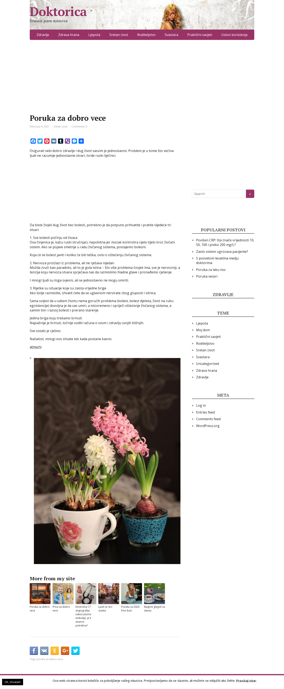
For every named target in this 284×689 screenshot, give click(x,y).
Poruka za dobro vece (40, 608)
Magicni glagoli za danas (154, 608)
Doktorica (58, 11)
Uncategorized (207, 363)
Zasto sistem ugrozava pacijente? (222, 251)
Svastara (171, 34)
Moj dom (203, 330)
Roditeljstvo (146, 34)
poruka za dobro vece (50, 659)
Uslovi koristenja (234, 34)
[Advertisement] (105, 83)
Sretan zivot (118, 34)
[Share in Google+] (65, 651)
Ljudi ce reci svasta (105, 608)
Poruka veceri (206, 276)
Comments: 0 (79, 126)
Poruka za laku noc (211, 269)
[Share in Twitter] (75, 651)
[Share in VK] (44, 651)
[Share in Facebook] (34, 651)
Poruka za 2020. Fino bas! (130, 608)
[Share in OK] (55, 651)
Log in (201, 405)
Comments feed (208, 419)
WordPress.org (208, 426)
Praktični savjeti (199, 34)
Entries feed (205, 412)
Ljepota (94, 34)
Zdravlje (43, 34)
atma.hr (36, 346)
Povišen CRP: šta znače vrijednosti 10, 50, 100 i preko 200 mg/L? (225, 242)
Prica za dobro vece (61, 608)
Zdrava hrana (68, 34)
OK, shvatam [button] (13, 682)
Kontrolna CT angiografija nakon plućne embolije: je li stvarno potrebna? (83, 616)
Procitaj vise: (246, 680)
